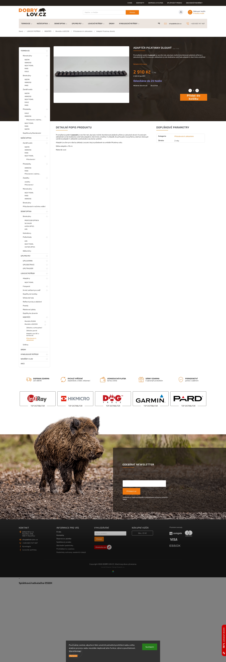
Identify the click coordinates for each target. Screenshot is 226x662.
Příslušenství (30, 159)
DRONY (23, 350)
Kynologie (26, 546)
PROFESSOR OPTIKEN (32, 220)
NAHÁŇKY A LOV (27, 359)
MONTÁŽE (26, 317)
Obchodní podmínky (194, 3)
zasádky (27, 182)
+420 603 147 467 (30, 543)
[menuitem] (27, 23)
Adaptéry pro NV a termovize (32, 334)
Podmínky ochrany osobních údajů (71, 552)
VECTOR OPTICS (30, 247)
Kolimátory (27, 233)
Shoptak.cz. (121, 567)
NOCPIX (27, 60)
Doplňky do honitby (30, 294)
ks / (142, 533)
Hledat (132, 12)
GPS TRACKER (28, 268)
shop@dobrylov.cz (30, 539)
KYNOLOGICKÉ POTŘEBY (30, 354)
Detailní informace (140, 64)
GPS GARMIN (27, 261)
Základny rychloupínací (34, 328)
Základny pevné (31, 330)
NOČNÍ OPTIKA (26, 138)
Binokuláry (27, 75)
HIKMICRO (28, 63)
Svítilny (25, 345)
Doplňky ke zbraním (30, 313)
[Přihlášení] (182, 12)
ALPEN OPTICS (29, 226)
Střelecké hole (28, 298)
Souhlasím (149, 647)
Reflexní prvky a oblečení (32, 302)
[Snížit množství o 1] (190, 90)
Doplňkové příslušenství (32, 133)
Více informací (75, 651)
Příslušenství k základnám (31, 339)
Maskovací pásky (29, 309)
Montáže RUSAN (30, 321)
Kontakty (140, 3)
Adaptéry (26, 278)
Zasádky (26, 178)
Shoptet (108, 567)
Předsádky (27, 109)
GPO (26, 229)
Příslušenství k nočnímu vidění (34, 206)
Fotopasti (26, 286)
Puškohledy (27, 237)
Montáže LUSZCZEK (31, 324)
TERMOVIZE (25, 51)
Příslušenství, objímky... (34, 120)
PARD (26, 68)
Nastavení (73, 656)
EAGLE (27, 71)
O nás (130, 3)
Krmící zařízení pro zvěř (31, 290)
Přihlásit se (131, 491)
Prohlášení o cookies (65, 549)
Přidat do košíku (193, 97)
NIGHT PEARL (29, 65)
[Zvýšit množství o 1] (197, 90)
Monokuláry (27, 56)
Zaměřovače (27, 89)
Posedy (25, 306)
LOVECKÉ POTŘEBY (28, 273)
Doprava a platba (155, 3)
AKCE (23, 364)
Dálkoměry (27, 251)
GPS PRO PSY (25, 256)
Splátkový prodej (174, 3)
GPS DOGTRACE (28, 265)
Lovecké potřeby (29, 550)
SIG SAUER (28, 223)
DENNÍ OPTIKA (26, 211)
